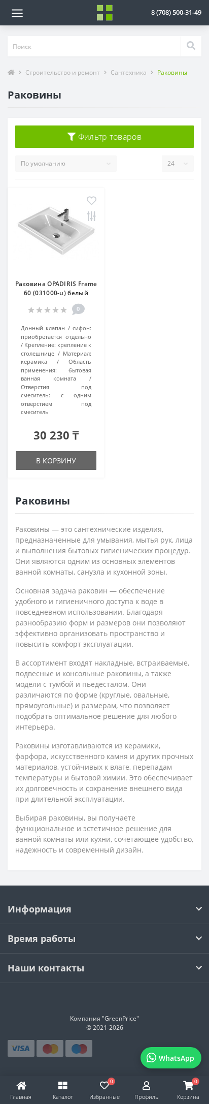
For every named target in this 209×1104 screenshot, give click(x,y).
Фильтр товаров (109, 136)
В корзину (56, 460)
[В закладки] (91, 201)
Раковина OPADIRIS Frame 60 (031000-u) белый (56, 288)
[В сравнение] (91, 217)
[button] (176, 12)
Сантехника (129, 72)
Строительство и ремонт (62, 72)
